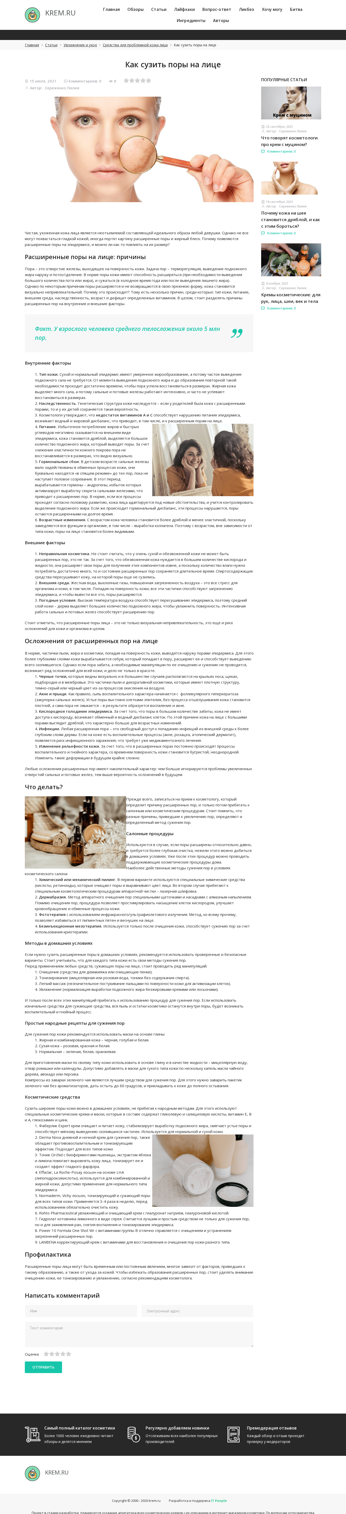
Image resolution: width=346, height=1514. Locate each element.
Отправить (43, 1367)
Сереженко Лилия (62, 87)
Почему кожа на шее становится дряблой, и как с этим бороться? (290, 219)
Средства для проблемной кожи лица (135, 45)
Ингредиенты (191, 20)
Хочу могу (272, 9)
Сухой (65, 374)
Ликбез (246, 9)
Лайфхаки (184, 9)
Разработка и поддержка (198, 1500)
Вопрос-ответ (216, 9)
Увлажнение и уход (80, 45)
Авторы (221, 20)
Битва (296, 9)
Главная (111, 9)
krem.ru (155, 1500)
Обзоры (135, 9)
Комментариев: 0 (85, 80)
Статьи (158, 9)
